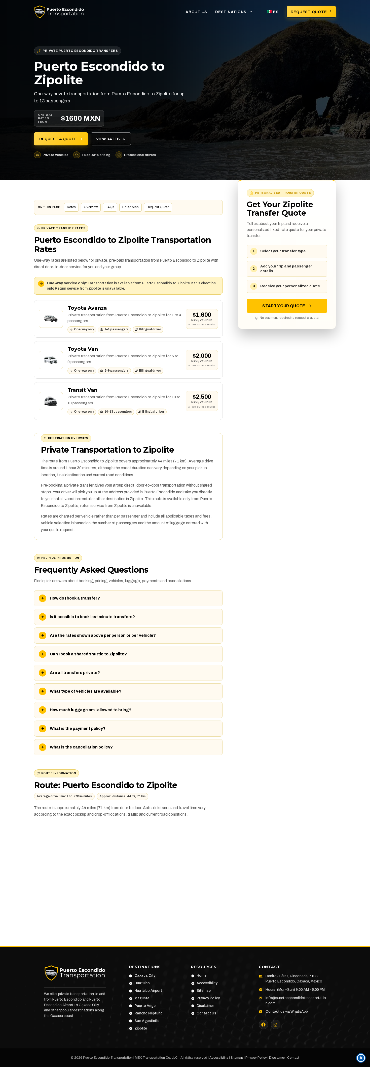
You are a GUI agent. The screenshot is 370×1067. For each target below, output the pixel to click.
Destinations (230, 12)
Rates (71, 207)
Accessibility (218, 1057)
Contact (293, 1057)
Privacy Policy (256, 1057)
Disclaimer (277, 1057)
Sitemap (237, 1057)
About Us (196, 12)
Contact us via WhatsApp (287, 1011)
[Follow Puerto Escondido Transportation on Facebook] (263, 1024)
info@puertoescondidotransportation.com (296, 1000)
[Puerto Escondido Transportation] (59, 11)
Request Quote (158, 207)
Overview (91, 207)
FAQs (110, 207)
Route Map (130, 207)
